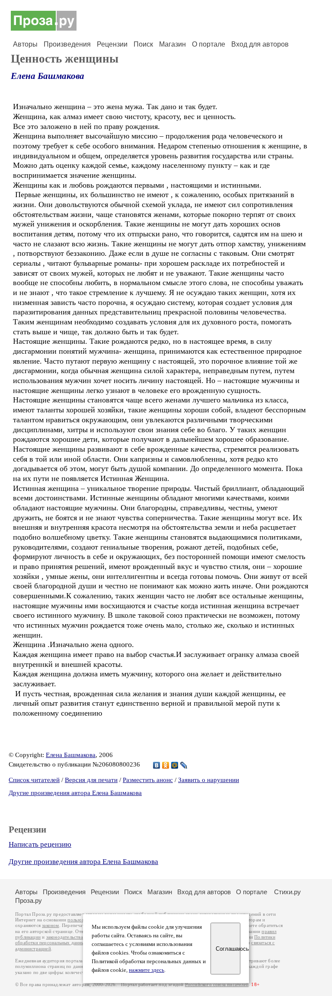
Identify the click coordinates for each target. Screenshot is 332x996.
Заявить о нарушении (208, 779)
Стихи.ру (287, 891)
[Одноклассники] (165, 765)
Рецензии (112, 44)
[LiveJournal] (183, 765)
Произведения (67, 44)
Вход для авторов (260, 44)
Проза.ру (28, 900)
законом (50, 925)
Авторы (25, 44)
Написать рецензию (40, 844)
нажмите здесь (146, 970)
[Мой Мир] (174, 765)
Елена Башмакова (47, 76)
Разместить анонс (148, 779)
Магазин (172, 44)
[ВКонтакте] (156, 765)
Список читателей (34, 779)
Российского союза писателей (217, 984)
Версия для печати (91, 779)
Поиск (143, 44)
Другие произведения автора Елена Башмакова (75, 792)
